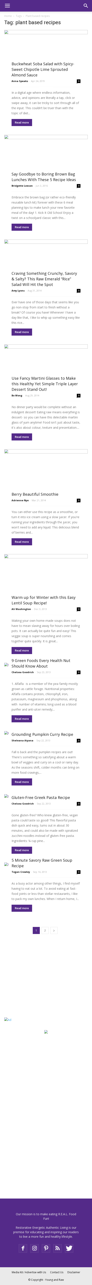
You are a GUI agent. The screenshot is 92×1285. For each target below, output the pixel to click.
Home (8, 16)
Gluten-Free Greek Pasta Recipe (41, 797)
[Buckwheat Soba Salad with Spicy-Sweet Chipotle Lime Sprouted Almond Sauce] (46, 53)
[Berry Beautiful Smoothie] (46, 472)
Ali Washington (21, 609)
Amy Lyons (18, 290)
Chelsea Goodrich (23, 672)
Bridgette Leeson (22, 185)
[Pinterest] (46, 1248)
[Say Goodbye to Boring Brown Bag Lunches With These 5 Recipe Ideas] (46, 158)
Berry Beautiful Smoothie (35, 494)
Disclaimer (73, 1272)
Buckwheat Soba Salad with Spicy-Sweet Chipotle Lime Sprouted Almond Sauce (43, 69)
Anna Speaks (20, 81)
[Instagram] (34, 1248)
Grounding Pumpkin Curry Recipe (42, 734)
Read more (22, 122)
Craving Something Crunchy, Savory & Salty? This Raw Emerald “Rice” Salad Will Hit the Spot (44, 279)
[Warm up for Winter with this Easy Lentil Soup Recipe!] (46, 579)
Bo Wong (17, 395)
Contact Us (56, 1272)
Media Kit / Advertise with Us (29, 1272)
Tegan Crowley (21, 871)
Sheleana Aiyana (22, 740)
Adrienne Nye (20, 500)
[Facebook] (23, 1248)
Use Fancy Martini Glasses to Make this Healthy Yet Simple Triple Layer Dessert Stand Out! (45, 384)
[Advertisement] (31, 981)
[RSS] (57, 1248)
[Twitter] (69, 1248)
